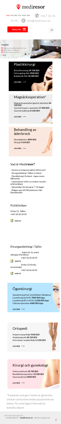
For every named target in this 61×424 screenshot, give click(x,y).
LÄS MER (2, 55)
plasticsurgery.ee (42, 417)
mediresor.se (26, 417)
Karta (18, 221)
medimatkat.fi (12, 417)
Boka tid (16, 29)
